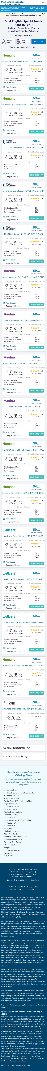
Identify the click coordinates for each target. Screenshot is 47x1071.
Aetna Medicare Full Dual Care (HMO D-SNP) (23, 277)
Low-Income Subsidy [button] (16, 756)
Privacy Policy (34, 880)
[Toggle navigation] (43, 2)
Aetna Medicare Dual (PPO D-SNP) (23, 406)
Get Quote (11, 869)
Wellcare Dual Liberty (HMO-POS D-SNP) (23, 536)
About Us (9, 880)
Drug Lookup (24, 41)
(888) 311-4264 (38, 7)
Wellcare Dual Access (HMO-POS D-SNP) (23, 579)
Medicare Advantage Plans (27, 869)
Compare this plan (13, 90)
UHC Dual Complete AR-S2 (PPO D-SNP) (23, 234)
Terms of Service (21, 880)
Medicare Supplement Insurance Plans (22, 874)
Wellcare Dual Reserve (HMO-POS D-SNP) (23, 622)
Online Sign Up (36, 89)
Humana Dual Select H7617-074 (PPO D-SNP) (24, 104)
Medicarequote (12, 2)
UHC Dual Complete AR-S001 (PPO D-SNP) (23, 191)
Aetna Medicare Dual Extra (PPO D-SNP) (23, 320)
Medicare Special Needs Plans (22, 877)
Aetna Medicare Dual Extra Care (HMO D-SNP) (24, 363)
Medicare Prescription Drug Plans (22, 872)
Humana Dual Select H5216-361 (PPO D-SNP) (24, 493)
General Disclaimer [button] (15, 748)
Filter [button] (39, 41)
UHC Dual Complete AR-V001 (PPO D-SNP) (23, 147)
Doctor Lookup (9, 41)
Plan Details (10, 87)
